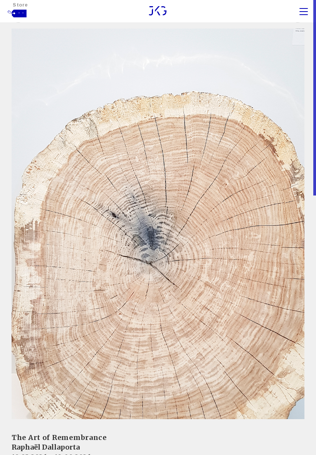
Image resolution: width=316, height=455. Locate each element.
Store (20, 5)
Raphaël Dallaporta (46, 447)
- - (21, 12)
